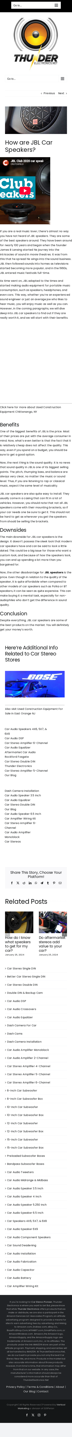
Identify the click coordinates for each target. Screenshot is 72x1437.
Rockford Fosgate (17, 757)
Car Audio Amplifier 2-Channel (27, 1058)
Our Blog (10, 775)
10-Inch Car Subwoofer (22, 1107)
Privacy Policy (15, 1387)
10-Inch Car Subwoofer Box (25, 1115)
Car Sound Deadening (21, 1245)
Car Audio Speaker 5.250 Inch (27, 1205)
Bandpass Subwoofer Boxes (25, 1164)
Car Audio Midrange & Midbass (27, 1180)
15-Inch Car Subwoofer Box (25, 1148)
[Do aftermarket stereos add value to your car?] (53, 914)
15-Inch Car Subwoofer (22, 1140)
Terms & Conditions (40, 1387)
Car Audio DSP (14, 738)
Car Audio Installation (21, 1254)
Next (61, 93)
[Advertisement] (36, 360)
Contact (43, 1391)
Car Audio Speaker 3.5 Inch (23, 795)
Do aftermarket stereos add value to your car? (52, 944)
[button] (7, 934)
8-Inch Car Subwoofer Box (25, 1099)
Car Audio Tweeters (20, 1172)
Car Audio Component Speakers (29, 1237)
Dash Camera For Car (22, 1025)
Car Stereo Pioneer (41, 1302)
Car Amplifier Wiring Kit (20, 818)
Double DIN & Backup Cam (25, 993)
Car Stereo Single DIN (21, 968)
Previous (49, 93)
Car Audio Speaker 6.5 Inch (23, 814)
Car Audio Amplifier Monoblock (28, 1050)
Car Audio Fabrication (21, 1262)
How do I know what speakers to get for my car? (18, 944)
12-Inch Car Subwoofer (22, 1123)
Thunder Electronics (18, 766)
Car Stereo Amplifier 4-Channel (28, 1066)
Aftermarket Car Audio (20, 752)
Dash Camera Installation (22, 791)
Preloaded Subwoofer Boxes (26, 1156)
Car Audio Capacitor (21, 1270)
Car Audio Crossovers (21, 1009)
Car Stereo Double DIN (20, 761)
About (60, 1387)
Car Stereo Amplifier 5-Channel (26, 771)
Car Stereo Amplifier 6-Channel (26, 743)
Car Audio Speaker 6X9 (22, 1229)
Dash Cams (14, 1034)
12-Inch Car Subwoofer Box (25, 1131)
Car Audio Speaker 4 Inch (24, 1196)
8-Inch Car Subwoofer (22, 1090)
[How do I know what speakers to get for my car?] (19, 914)
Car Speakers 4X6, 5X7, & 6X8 (27, 1221)
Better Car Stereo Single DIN (26, 976)
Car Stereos (13, 841)
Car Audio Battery (19, 1278)
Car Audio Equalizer (18, 747)
